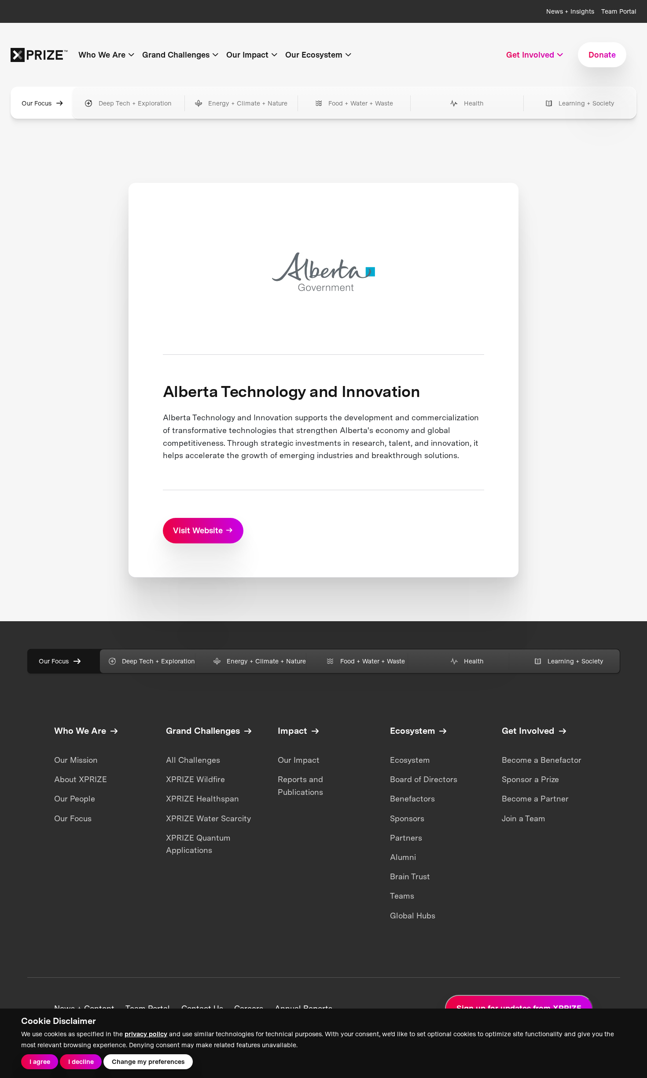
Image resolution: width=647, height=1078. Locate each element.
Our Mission (76, 760)
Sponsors (407, 818)
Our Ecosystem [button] (313, 54)
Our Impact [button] (247, 54)
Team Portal (618, 11)
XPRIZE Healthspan (202, 798)
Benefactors (412, 798)
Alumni (403, 857)
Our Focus (36, 103)
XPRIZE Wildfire (195, 779)
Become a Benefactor (541, 760)
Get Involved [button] (530, 54)
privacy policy (146, 1034)
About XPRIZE (80, 779)
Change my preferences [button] (148, 1061)
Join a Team (523, 818)
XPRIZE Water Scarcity (208, 818)
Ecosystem (410, 760)
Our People (74, 798)
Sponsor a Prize (530, 779)
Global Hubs (412, 915)
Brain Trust (410, 876)
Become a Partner (535, 798)
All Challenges (193, 760)
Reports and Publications (300, 786)
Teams (402, 895)
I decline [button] (81, 1061)
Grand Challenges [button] (176, 54)
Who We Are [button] (101, 54)
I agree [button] (39, 1061)
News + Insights (570, 11)
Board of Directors (423, 779)
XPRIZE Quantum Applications (198, 844)
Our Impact (299, 760)
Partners (406, 837)
